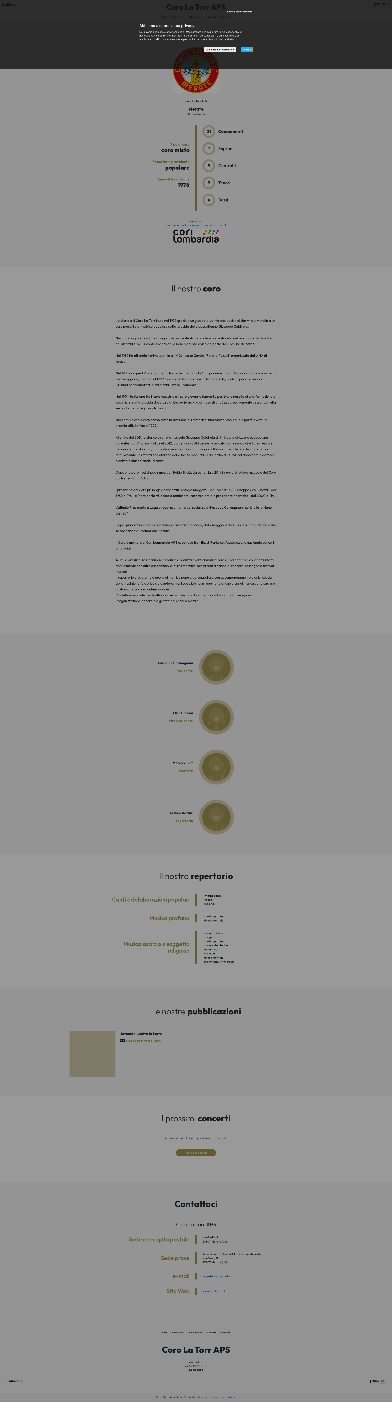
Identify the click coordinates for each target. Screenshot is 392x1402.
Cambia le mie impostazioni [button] (220, 49)
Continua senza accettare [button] (239, 11)
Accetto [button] (247, 49)
